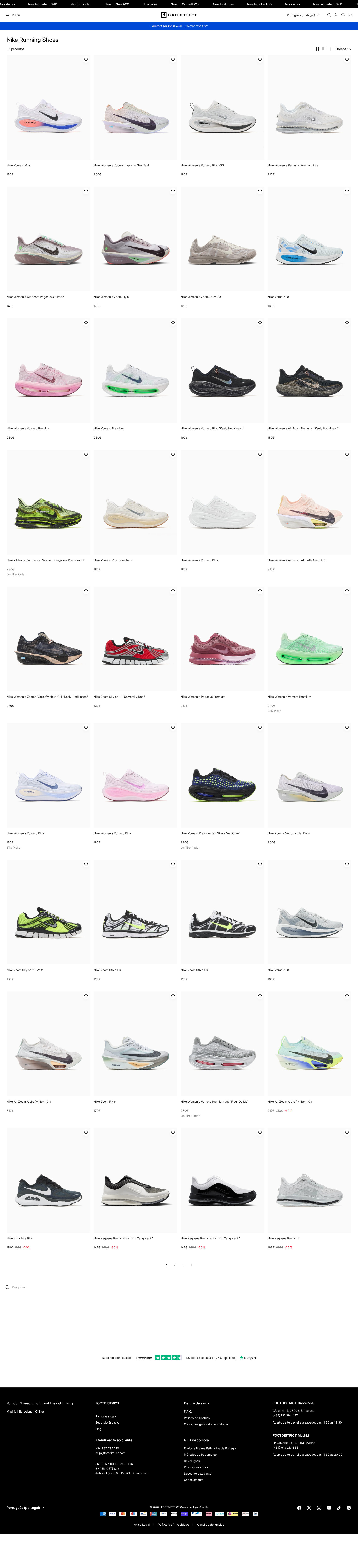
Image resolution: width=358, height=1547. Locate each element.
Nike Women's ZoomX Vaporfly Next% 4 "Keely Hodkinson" (47, 696)
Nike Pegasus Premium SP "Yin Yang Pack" (123, 1238)
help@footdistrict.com (110, 1453)
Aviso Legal (142, 1524)
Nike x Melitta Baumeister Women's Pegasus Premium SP (45, 560)
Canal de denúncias (210, 1524)
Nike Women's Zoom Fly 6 (111, 297)
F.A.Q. (188, 1411)
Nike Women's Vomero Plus (199, 560)
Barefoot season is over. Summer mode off (179, 26)
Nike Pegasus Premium (283, 1238)
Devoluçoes (192, 1461)
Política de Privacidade (173, 1524)
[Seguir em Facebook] (299, 1507)
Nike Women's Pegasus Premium (203, 696)
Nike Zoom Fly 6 (105, 1101)
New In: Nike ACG (117, 4)
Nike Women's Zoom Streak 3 (201, 297)
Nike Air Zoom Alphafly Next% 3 (29, 1101)
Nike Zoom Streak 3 (107, 970)
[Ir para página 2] (191, 1265)
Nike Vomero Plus (18, 165)
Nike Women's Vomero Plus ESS (202, 165)
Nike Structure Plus (20, 1238)
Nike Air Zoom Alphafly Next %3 (290, 1101)
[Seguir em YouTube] (329, 1507)
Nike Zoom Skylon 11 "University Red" (119, 696)
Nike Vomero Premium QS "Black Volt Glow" (210, 833)
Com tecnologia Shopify (194, 1507)
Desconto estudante (197, 1473)
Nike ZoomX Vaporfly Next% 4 (289, 833)
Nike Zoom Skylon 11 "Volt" (25, 970)
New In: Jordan (80, 4)
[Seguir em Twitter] (309, 1507)
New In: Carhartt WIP (42, 4)
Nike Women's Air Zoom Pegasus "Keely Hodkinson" (303, 428)
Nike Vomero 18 (278, 297)
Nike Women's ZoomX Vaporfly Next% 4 (121, 165)
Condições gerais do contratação (206, 1424)
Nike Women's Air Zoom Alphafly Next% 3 (296, 560)
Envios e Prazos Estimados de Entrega (210, 1448)
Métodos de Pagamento (200, 1454)
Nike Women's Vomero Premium (28, 428)
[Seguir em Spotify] (348, 1507)
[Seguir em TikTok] (338, 1507)
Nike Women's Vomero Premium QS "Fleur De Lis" (214, 1101)
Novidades (7, 4)
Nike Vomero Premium (109, 428)
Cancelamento (193, 1480)
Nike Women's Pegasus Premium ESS (293, 165)
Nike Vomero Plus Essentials (113, 560)
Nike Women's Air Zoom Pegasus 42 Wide (35, 297)
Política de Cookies (197, 1418)
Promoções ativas (196, 1467)
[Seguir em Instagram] (319, 1507)
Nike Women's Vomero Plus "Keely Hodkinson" (212, 428)
